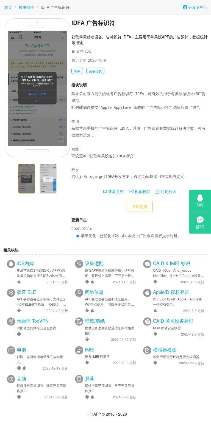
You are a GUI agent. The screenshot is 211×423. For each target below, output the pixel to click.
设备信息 (95, 71)
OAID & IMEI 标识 (171, 263)
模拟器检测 (164, 349)
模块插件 (26, 7)
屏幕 (89, 378)
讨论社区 (168, 191)
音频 (21, 378)
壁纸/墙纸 (95, 320)
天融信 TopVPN (33, 320)
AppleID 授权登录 (171, 292)
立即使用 (139, 206)
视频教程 (142, 191)
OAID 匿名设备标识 (173, 320)
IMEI (90, 349)
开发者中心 (197, 7)
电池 (21, 349)
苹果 (77, 71)
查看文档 (115, 191)
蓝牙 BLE (26, 292)
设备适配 (94, 263)
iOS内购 (25, 263)
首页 (8, 7)
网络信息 (94, 292)
